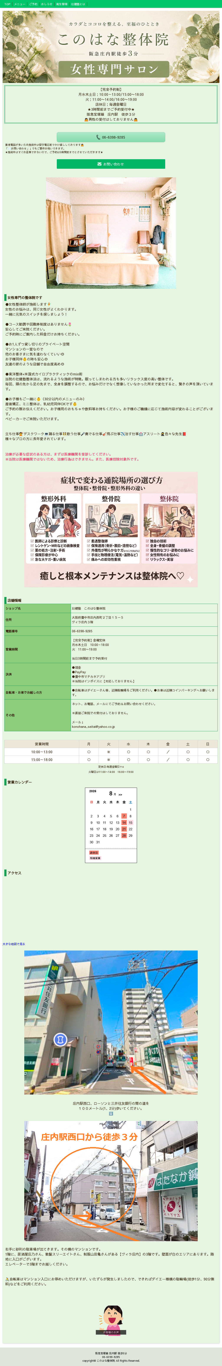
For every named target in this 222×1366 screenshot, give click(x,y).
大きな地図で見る (14, 944)
